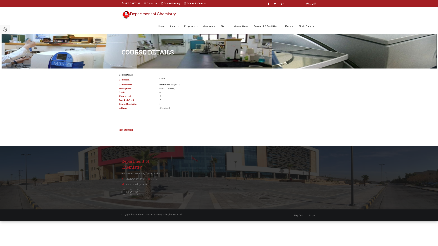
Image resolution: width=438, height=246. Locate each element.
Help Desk (299, 215)
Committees (241, 26)
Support (312, 215)
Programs (190, 26)
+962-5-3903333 (135, 179)
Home (161, 26)
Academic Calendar (196, 3)
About (173, 26)
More (288, 26)
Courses (208, 26)
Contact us (151, 3)
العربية (312, 3)
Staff (224, 26)
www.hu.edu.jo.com (136, 184)
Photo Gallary (306, 26)
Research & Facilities (266, 26)
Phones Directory (171, 3)
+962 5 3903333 (132, 3)
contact (155, 179)
